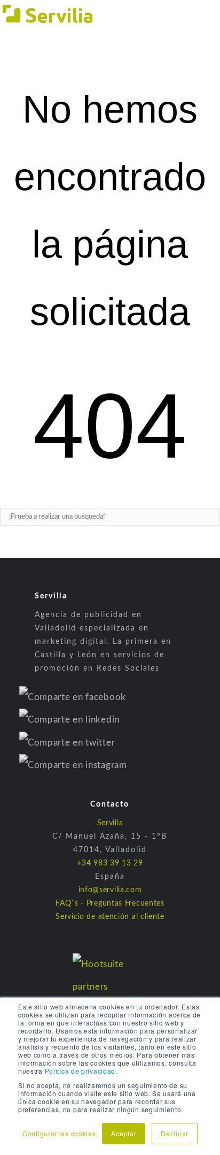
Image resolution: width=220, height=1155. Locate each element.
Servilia (110, 823)
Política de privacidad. (81, 1070)
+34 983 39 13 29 (110, 863)
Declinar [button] (174, 1133)
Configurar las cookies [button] (59, 1133)
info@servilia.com (110, 890)
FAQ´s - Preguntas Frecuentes (110, 903)
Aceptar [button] (123, 1133)
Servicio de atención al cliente (110, 917)
